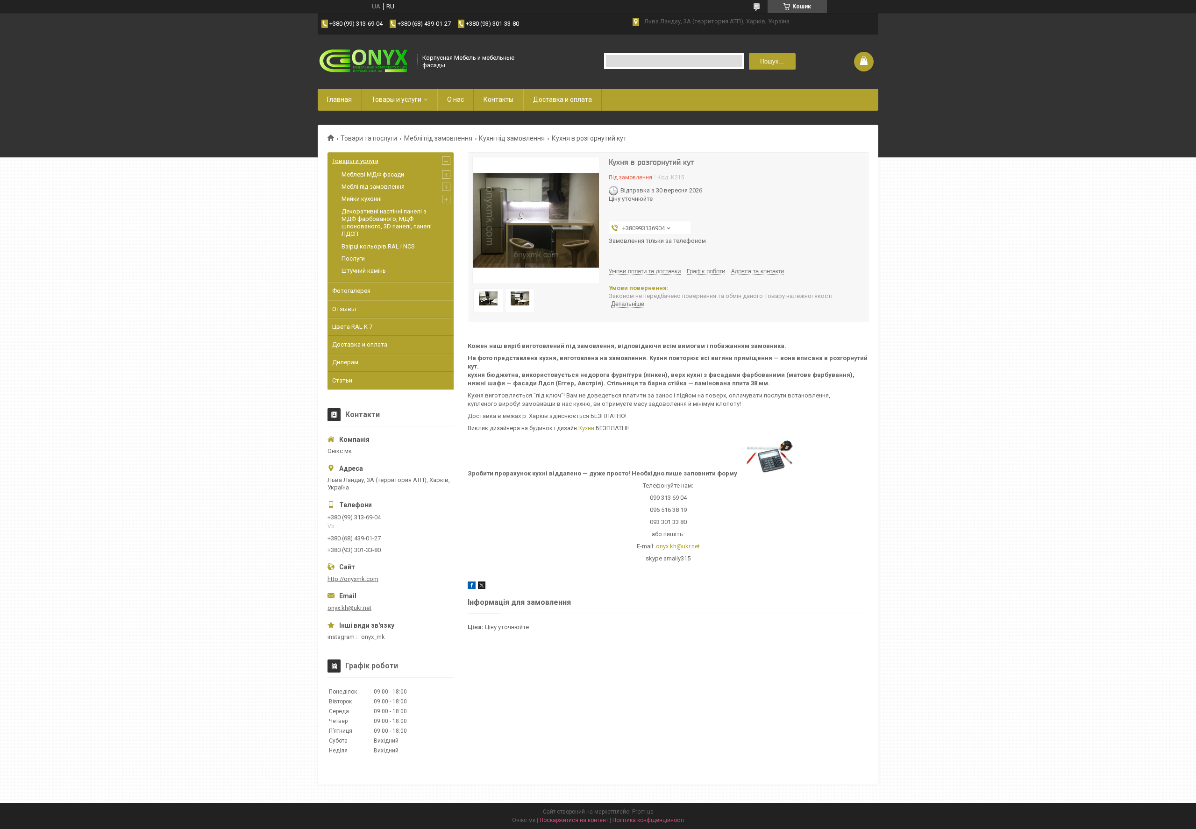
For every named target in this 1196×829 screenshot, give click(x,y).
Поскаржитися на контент (574, 820)
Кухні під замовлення (512, 138)
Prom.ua (643, 811)
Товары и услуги (396, 99)
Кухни (586, 428)
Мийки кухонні (362, 198)
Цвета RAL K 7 (352, 326)
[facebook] (472, 586)
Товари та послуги (369, 138)
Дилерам (345, 362)
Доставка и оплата (562, 99)
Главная (339, 99)
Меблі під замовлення (438, 138)
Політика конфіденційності (648, 820)
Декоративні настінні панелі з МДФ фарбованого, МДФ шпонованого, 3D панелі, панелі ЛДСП (387, 223)
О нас (455, 99)
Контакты (498, 99)
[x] (481, 586)
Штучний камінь (364, 270)
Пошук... (772, 61)
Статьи (342, 380)
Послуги (353, 258)
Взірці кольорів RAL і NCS (378, 246)
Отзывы (344, 308)
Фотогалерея (351, 290)
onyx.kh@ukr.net (678, 546)
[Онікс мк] (364, 61)
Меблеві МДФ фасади (373, 174)
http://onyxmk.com (352, 578)
